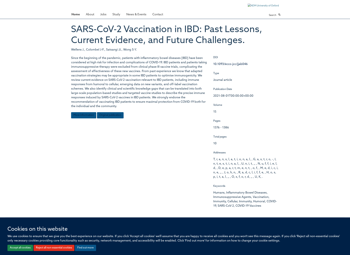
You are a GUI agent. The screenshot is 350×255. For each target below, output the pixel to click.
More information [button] (83, 115)
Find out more (85, 247)
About (90, 14)
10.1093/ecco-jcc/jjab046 (230, 64)
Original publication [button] (110, 115)
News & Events (136, 14)
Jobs (103, 14)
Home (75, 14)
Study (116, 14)
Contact (157, 14)
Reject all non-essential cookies (54, 247)
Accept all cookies (20, 247)
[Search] (279, 15)
